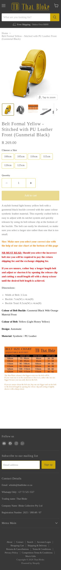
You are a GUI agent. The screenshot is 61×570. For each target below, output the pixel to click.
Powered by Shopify (30, 563)
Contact (19, 542)
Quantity (6, 175)
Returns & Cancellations (17, 549)
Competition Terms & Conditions (37, 552)
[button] (8, 109)
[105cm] (21, 160)
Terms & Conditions (42, 549)
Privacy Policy (11, 552)
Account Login (44, 542)
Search (30, 542)
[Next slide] (56, 109)
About (9, 542)
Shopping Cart (17, 545)
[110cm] (34, 160)
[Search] (54, 17)
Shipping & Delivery (37, 545)
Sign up (48, 464)
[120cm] (8, 169)
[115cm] (47, 160)
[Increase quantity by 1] (31, 183)
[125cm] (21, 169)
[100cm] (8, 160)
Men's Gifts (30, 556)
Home (5, 33)
